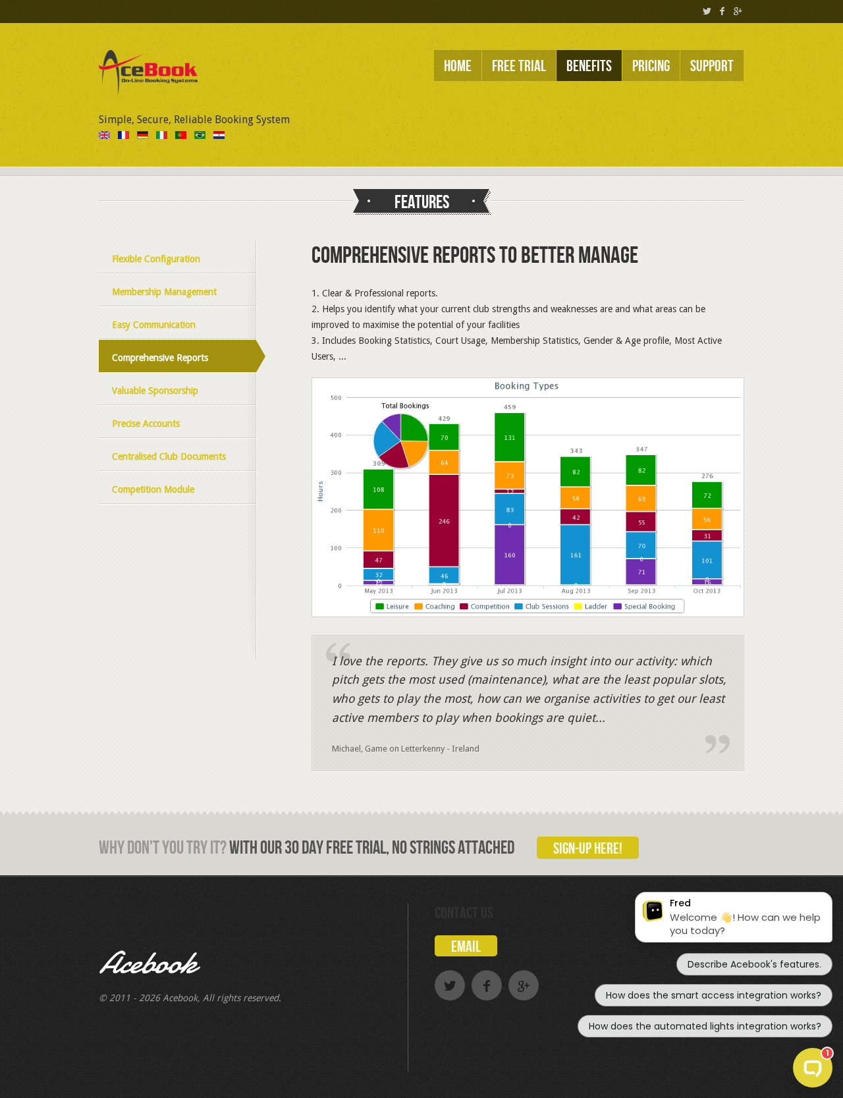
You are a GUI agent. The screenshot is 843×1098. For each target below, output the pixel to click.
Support (712, 66)
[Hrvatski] (219, 135)
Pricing (651, 66)
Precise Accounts (146, 423)
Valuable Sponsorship (155, 390)
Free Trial (519, 66)
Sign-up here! (587, 848)
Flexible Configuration (156, 259)
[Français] (123, 135)
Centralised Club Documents (169, 456)
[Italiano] (161, 135)
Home (458, 66)
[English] (104, 135)
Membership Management (164, 292)
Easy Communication (154, 324)
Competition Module (153, 489)
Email (466, 946)
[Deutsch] (142, 135)
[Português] (180, 135)
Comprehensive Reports (160, 357)
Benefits (589, 66)
